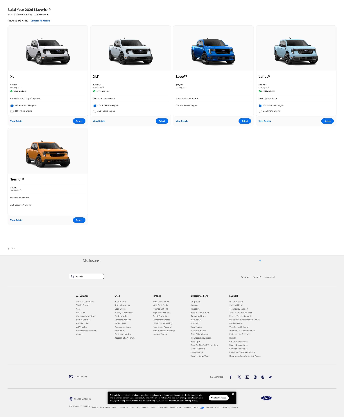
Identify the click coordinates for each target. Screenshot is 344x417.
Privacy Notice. (191, 400)
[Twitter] (239, 377)
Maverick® (269, 277)
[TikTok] (270, 377)
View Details (16, 121)
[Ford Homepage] (266, 398)
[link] (95, 407)
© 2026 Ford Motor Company (79, 406)
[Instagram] (255, 377)
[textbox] (86, 276)
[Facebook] (231, 377)
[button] (80, 398)
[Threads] (262, 377)
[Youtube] (247, 377)
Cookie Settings (218, 398)
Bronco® (257, 277)
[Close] (233, 396)
